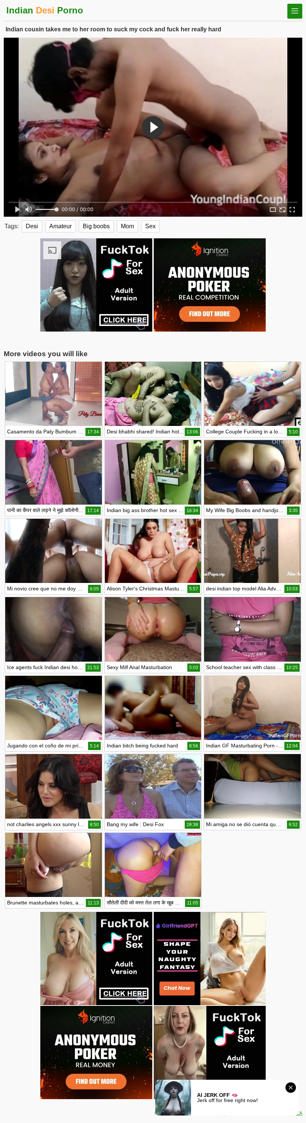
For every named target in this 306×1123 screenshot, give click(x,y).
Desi (32, 226)
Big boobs (96, 226)
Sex (150, 226)
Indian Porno (44, 10)
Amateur (60, 226)
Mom (127, 226)
